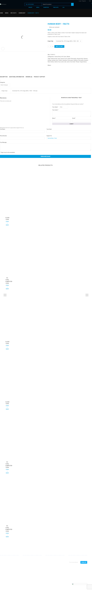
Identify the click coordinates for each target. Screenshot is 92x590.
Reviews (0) (29, 76)
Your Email (49, 129)
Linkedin (1, 572)
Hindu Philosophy (71, 58)
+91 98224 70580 (4, 569)
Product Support (39, 76)
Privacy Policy (48, 565)
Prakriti (60, 60)
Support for (49, 135)
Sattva (52, 62)
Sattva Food (57, 62)
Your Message (3, 142)
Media (6, 13)
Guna (59, 58)
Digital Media (26, 563)
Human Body (22, 13)
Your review (55, 110)
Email (73, 118)
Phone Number (3, 135)
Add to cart (59, 46)
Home (1, 13)
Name (54, 118)
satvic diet (63, 62)
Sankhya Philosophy (78, 60)
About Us (47, 557)
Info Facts (13, 13)
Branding (25, 561)
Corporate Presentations (28, 567)
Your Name (2, 129)
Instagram (8, 572)
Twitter (6, 572)
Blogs (46, 563)
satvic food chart (71, 62)
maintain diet (55, 60)
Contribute (47, 561)
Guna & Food (64, 58)
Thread (77, 62)
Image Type (50, 41)
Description (3, 76)
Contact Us (47, 559)
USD (90, 1)
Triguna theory (83, 62)
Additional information (16, 76)
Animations (25, 565)
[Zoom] (2, 48)
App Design (25, 559)
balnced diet (54, 58)
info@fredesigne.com (5, 567)
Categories (2, 82)
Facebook (3, 572)
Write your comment (54, 27)
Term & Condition (49, 567)
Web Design (25, 557)
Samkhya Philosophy (68, 60)
